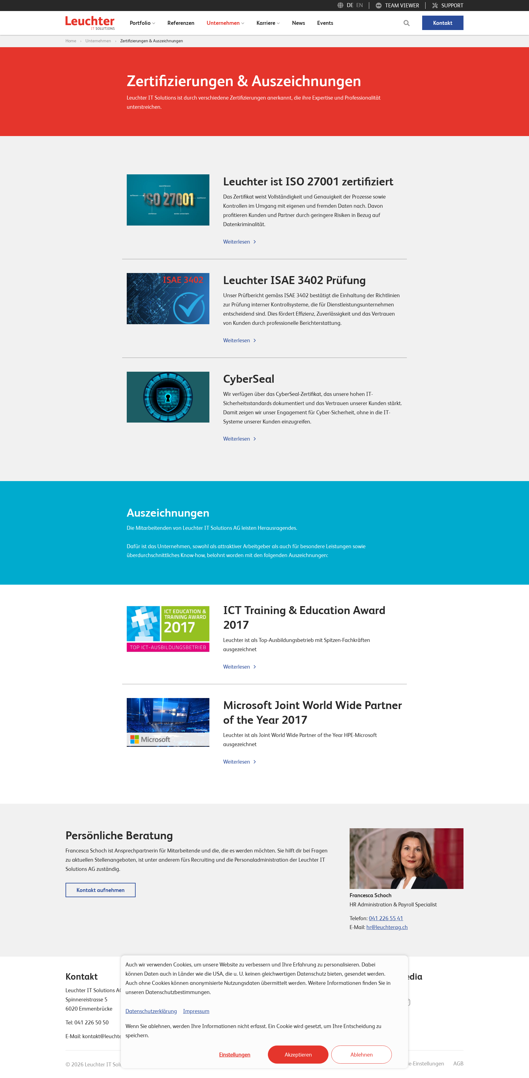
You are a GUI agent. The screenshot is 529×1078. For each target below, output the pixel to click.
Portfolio (140, 23)
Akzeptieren (298, 1054)
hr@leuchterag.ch (387, 927)
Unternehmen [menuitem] (223, 23)
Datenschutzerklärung (151, 1011)
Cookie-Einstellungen (420, 1063)
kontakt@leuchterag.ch (109, 1036)
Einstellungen (234, 1054)
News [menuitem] (298, 23)
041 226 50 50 (91, 1022)
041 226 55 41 (386, 918)
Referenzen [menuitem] (180, 23)
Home (71, 40)
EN (359, 5)
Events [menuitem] (325, 23)
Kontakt (442, 23)
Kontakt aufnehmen (101, 890)
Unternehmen (98, 40)
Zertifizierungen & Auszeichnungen (151, 40)
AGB (458, 1063)
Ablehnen (362, 1054)
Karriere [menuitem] (266, 23)
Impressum (196, 1011)
